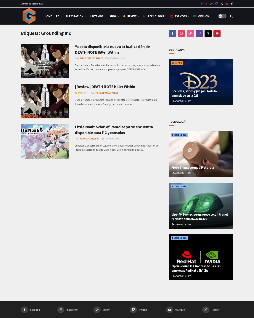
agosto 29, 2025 (116, 58)
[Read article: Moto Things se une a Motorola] (201, 154)
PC (57, 16)
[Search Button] (231, 16)
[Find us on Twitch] (199, 33)
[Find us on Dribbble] (190, 33)
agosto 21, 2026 (182, 172)
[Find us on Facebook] (201, 4)
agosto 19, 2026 (182, 101)
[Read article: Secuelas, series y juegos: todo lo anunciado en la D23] (201, 82)
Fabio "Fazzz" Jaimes (91, 58)
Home (48, 16)
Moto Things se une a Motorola (193, 168)
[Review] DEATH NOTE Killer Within (105, 86)
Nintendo (96, 16)
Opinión (203, 16)
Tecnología (156, 16)
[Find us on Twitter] (221, 4)
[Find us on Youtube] (216, 4)
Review (131, 16)
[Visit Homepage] (29, 16)
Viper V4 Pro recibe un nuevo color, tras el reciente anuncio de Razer (200, 216)
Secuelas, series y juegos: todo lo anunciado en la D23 (194, 93)
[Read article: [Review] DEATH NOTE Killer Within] (45, 101)
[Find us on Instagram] (206, 4)
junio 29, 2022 (111, 138)
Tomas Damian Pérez (106, 92)
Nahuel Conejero (89, 138)
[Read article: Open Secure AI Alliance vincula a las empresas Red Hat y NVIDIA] (201, 257)
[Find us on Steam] (211, 4)
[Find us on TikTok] (232, 4)
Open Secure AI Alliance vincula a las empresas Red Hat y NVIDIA (196, 268)
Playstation (74, 16)
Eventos (181, 16)
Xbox (113, 16)
